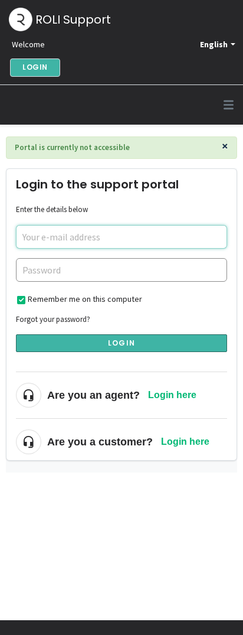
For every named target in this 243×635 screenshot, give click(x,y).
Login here (172, 395)
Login (121, 343)
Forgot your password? (53, 319)
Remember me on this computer (85, 299)
